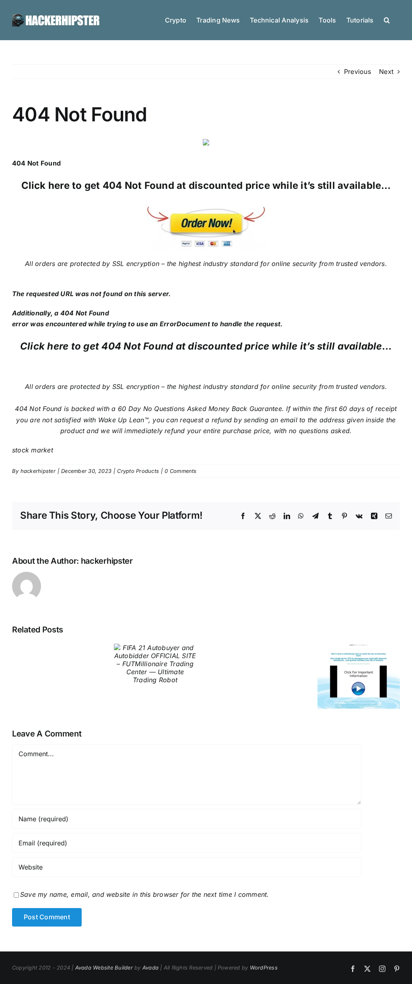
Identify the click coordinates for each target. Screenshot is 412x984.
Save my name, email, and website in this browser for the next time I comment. (144, 894)
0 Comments (180, 471)
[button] (387, 19)
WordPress (264, 967)
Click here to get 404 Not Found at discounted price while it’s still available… (206, 185)
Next (386, 72)
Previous (357, 72)
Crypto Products (138, 471)
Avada (150, 967)
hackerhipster (38, 471)
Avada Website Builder (104, 967)
